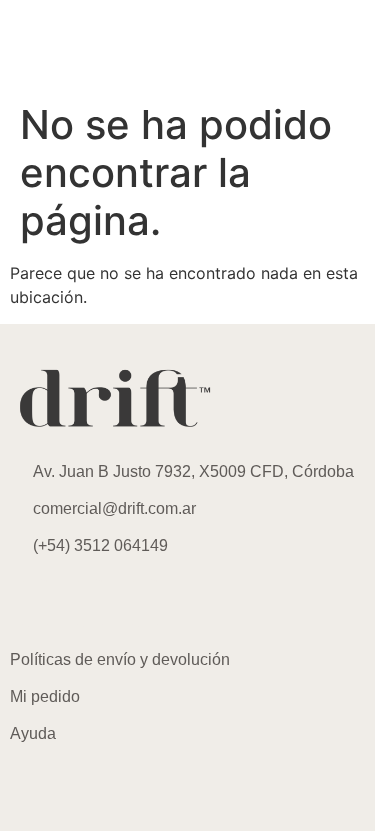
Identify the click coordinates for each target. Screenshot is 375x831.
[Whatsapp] (145, 603)
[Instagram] (35, 603)
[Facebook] (90, 603)
